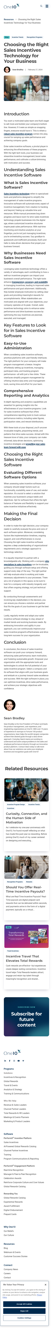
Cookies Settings (24, 1318)
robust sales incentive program (18, 134)
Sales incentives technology (17, 194)
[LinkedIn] (5, 1061)
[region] (24, 1303)
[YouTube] (19, 1061)
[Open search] (40, 6)
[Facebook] (10, 1061)
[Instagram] (14, 1061)
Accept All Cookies (24, 1304)
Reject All (24, 1311)
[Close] (45, 1285)
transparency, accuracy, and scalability (30, 282)
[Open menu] (46, 6)
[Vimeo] (23, 1061)
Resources (9, 19)
